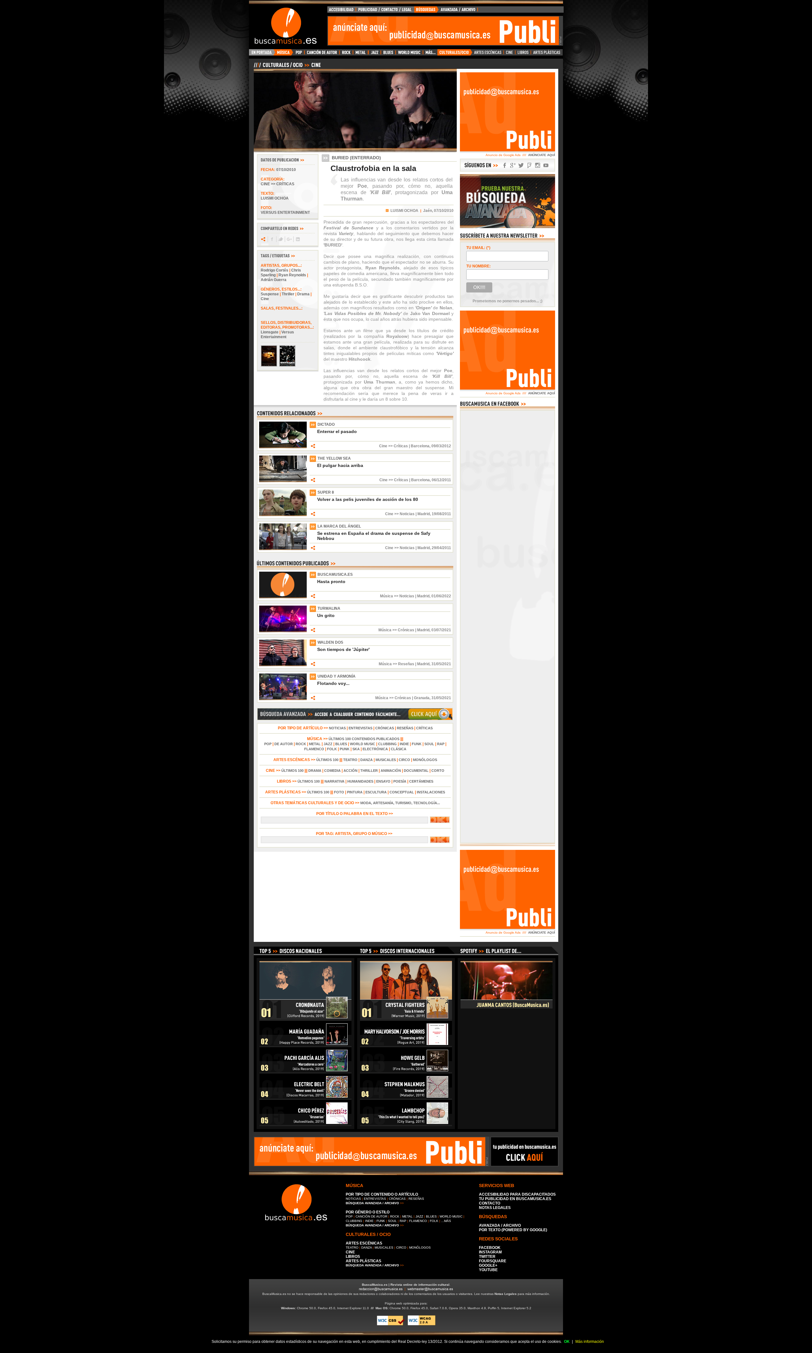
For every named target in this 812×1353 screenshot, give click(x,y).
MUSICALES (386, 760)
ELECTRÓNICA (375, 749)
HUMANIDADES (360, 781)
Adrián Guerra (273, 280)
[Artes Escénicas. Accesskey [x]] (488, 54)
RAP (440, 744)
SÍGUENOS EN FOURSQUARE (529, 165)
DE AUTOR (283, 744)
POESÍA (399, 781)
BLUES (341, 744)
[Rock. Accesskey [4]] (346, 54)
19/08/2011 (441, 514)
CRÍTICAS (424, 728)
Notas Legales (505, 1294)
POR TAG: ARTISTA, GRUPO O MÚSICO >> (355, 833)
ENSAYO (383, 781)
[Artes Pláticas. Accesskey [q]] (547, 54)
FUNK (417, 744)
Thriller (288, 294)
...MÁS (446, 1221)
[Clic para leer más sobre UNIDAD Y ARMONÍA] (283, 699)
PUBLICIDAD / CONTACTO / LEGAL (385, 11)
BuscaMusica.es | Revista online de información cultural (405, 1284)
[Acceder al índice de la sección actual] (328, 67)
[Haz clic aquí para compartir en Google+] (289, 239)
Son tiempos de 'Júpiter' (343, 649)
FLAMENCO (314, 749)
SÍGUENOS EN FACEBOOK (505, 165)
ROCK (301, 744)
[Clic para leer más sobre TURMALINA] (283, 631)
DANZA (366, 760)
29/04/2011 (441, 548)
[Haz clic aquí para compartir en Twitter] (280, 239)
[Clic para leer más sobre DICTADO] (283, 447)
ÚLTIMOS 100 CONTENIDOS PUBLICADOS (364, 739)
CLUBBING (387, 744)
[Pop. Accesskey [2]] (298, 54)
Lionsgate (269, 332)
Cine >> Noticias (400, 514)
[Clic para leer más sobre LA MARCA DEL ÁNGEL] (283, 549)
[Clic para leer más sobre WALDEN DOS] (283, 665)
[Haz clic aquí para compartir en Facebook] (271, 239)
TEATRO (350, 760)
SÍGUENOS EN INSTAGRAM (538, 165)
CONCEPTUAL (402, 792)
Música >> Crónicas (396, 630)
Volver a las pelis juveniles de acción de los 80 (367, 499)
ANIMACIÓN (391, 770)
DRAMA (314, 770)
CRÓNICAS (384, 728)
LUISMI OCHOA (404, 210)
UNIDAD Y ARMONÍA (337, 676)
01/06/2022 (441, 596)
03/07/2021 (441, 630)
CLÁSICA (398, 749)
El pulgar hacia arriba (340, 465)
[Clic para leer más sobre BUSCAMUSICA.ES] (283, 597)
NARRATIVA (334, 781)
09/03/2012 (441, 446)
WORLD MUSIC (362, 744)
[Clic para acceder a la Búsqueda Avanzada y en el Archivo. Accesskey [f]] (355, 719)
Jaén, (428, 210)
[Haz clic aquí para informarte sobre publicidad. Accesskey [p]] (524, 1164)
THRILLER (369, 770)
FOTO (339, 792)
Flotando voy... (333, 683)
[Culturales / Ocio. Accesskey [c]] (454, 54)
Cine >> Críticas (277, 184)
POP (268, 744)
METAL (315, 744)
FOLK (332, 749)
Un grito (326, 615)
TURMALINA (329, 608)
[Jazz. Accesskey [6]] (374, 54)
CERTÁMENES (421, 781)
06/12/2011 (441, 480)
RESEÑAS (405, 728)
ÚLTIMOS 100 (327, 760)
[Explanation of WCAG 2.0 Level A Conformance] (421, 1324)
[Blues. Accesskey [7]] (388, 54)
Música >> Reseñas (396, 664)
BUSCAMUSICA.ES (335, 574)
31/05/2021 (441, 664)
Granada (421, 698)
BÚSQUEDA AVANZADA (447, 11)
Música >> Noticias (397, 596)
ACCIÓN (350, 770)
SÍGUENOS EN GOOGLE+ (513, 165)
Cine (265, 299)
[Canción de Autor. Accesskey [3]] (321, 54)
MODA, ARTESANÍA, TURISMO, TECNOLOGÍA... (400, 803)
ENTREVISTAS (360, 728)
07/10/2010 (286, 169)
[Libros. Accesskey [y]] (523, 54)
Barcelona (420, 446)
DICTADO (326, 424)
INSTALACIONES (431, 792)
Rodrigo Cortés (274, 270)
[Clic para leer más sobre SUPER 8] (283, 515)
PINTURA (355, 792)
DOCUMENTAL (416, 770)
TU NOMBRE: (478, 266)
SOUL (429, 744)
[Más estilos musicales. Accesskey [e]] (430, 54)
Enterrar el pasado (337, 431)
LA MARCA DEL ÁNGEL (339, 526)
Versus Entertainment (277, 334)
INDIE (404, 744)
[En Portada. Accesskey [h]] (262, 54)
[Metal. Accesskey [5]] (360, 54)
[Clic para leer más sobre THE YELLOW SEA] (283, 481)
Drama (303, 294)
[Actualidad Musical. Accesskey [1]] (284, 54)
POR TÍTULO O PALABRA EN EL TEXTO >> (355, 813)
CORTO (437, 770)
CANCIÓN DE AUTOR (371, 1216)
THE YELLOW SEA (334, 458)
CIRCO (404, 760)
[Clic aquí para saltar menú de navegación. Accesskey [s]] (406, 5)
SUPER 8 (326, 492)
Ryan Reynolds (292, 275)
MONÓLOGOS (425, 760)
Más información (589, 1341)
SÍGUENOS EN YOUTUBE (546, 165)
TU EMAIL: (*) (478, 248)
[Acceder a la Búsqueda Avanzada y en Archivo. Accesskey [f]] (507, 227)
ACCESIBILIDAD (341, 11)
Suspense (270, 294)
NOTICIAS (337, 728)
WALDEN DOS (330, 642)
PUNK (345, 749)
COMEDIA (332, 770)
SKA (356, 749)
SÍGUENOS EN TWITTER (521, 165)
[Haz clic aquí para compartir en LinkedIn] (297, 239)
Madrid (423, 514)
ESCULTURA (376, 792)
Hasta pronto (331, 581)
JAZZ (328, 744)
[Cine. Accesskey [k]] (509, 54)
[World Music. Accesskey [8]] (409, 54)
